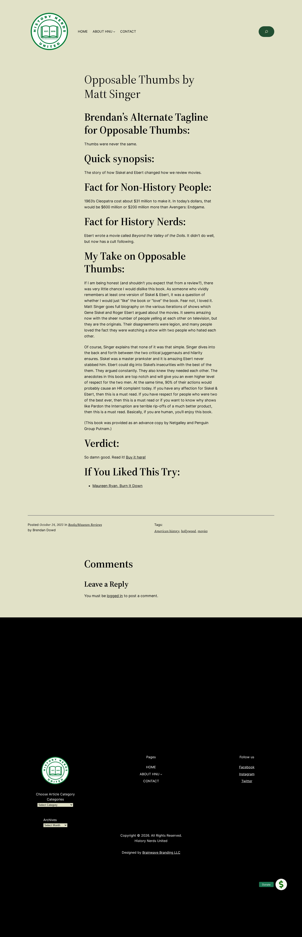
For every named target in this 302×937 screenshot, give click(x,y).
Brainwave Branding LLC (161, 852)
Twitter (246, 781)
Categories (55, 799)
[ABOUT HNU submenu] (114, 32)
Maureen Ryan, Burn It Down (117, 486)
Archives (50, 820)
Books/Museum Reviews (85, 524)
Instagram (247, 774)
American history (166, 531)
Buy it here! (136, 457)
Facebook (247, 767)
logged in (115, 596)
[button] (281, 884)
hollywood (188, 531)
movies (202, 531)
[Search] (266, 31)
